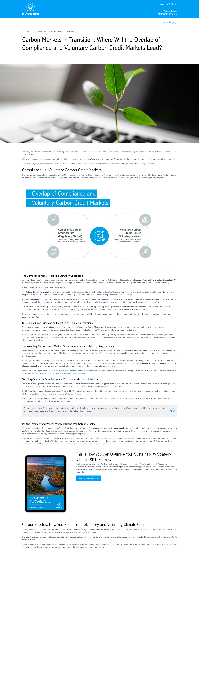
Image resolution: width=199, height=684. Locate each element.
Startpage (25, 31)
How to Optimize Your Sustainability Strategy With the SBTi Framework (59, 373)
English (166, 4)
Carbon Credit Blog (39, 31)
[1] (75, 390)
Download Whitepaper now (88, 478)
